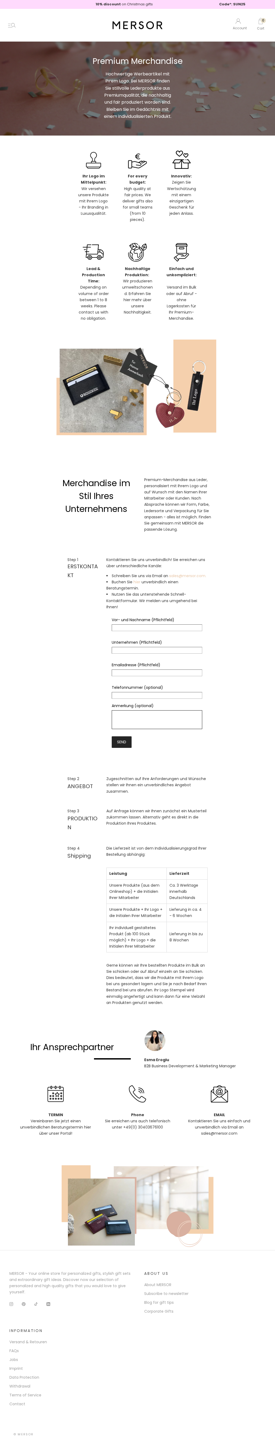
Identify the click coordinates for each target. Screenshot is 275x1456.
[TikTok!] (36, 1304)
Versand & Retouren (28, 1342)
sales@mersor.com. (187, 575)
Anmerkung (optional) (133, 705)
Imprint (16, 1368)
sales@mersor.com (219, 1133)
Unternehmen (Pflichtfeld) (137, 642)
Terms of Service (25, 1395)
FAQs (14, 1350)
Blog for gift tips (159, 1302)
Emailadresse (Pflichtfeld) (136, 665)
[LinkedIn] (48, 1304)
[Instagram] (11, 1304)
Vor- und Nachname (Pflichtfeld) (143, 620)
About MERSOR (157, 1284)
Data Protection (24, 1377)
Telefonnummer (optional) (137, 687)
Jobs (13, 1359)
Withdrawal (19, 1386)
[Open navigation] (12, 25)
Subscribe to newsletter (166, 1293)
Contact (17, 1404)
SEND (121, 742)
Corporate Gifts (158, 1311)
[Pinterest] (24, 1304)
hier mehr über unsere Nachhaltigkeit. (137, 306)
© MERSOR (23, 1434)
